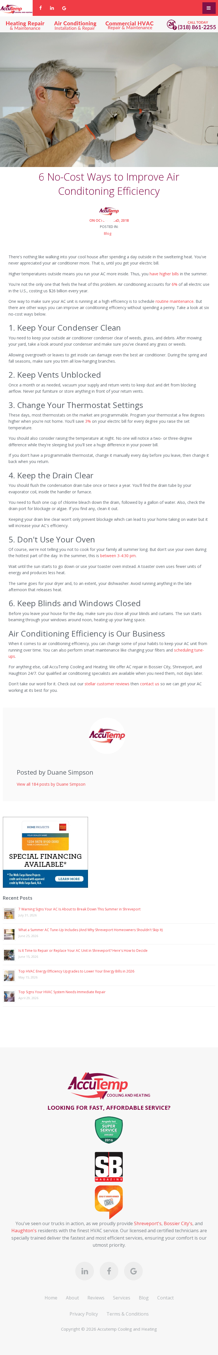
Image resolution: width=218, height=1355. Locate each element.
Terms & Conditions (127, 1314)
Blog (107, 233)
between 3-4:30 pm (118, 555)
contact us (149, 683)
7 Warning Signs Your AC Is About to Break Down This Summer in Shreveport (79, 909)
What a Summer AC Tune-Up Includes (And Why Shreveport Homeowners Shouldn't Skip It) (90, 929)
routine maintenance (175, 301)
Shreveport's (148, 1223)
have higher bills (164, 273)
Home (51, 1298)
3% (88, 421)
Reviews (95, 1298)
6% (174, 284)
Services (121, 1298)
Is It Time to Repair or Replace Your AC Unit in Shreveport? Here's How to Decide (83, 950)
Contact (165, 1298)
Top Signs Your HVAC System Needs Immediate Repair (62, 992)
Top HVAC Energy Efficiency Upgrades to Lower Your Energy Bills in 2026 (76, 971)
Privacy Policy (84, 1314)
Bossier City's (178, 1223)
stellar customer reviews (107, 683)
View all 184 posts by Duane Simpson (51, 784)
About (72, 1298)
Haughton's (24, 1230)
